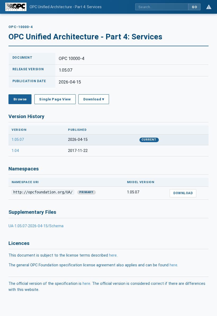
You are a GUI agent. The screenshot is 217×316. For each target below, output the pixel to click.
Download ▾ (93, 99)
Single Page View (55, 99)
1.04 (15, 150)
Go (194, 7)
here (113, 255)
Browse (20, 99)
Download (183, 193)
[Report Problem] (209, 7)
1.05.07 (18, 139)
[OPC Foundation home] (15, 7)
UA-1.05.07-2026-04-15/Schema (36, 226)
